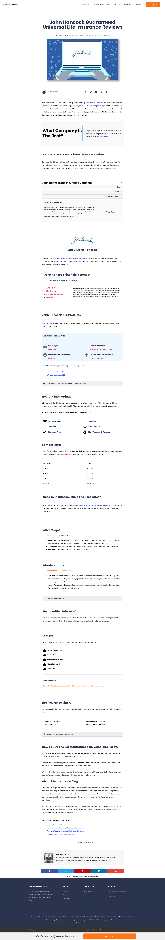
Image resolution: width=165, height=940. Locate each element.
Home (57, 35)
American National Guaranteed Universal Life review (65, 831)
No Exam (117, 5)
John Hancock (47, 323)
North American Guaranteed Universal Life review (64, 828)
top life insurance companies (93, 103)
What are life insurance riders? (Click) (60, 734)
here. (114, 168)
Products (127, 5)
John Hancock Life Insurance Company (71, 258)
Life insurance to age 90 (55, 372)
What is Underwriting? (56, 598)
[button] (153, 4)
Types (109, 5)
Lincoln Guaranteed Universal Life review (61, 825)
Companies (86, 5)
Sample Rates (99, 5)
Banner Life (109, 505)
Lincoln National (96, 505)
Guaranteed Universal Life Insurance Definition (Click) (66, 383)
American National (83, 505)
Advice (138, 5)
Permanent (68, 35)
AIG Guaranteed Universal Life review (60, 834)
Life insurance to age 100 (56, 375)
